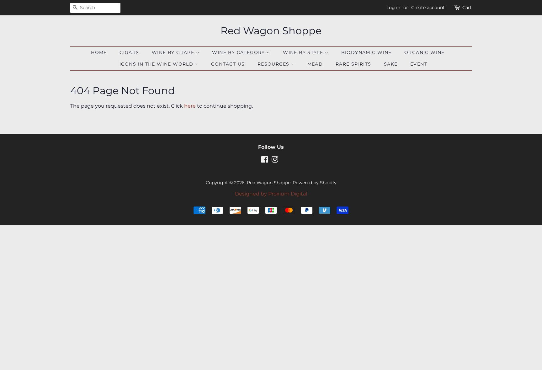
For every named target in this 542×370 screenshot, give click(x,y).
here (190, 106)
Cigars (129, 52)
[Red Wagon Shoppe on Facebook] (264, 160)
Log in (393, 7)
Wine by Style (304, 52)
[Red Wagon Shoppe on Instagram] (274, 160)
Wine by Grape (174, 52)
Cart (467, 7)
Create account (428, 7)
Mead (315, 64)
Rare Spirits (353, 64)
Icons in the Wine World (157, 64)
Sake (391, 64)
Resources (274, 64)
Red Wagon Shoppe (271, 31)
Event (418, 64)
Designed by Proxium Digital (271, 194)
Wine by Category (239, 52)
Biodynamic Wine (366, 52)
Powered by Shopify (315, 182)
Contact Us (228, 64)
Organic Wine (424, 52)
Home (99, 52)
